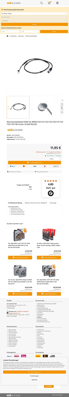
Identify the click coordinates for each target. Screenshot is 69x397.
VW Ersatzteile (12, 346)
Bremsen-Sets (40, 334)
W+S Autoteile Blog (41, 318)
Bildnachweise (40, 305)
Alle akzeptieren (35, 372)
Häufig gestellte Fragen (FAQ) (44, 309)
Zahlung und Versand (42, 320)
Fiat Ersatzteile (12, 334)
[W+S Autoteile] (14, 3)
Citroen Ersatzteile (13, 332)
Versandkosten (58, 153)
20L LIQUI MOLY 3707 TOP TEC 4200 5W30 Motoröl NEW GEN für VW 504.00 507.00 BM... (48, 281)
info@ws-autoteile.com (14, 313)
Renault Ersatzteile (13, 341)
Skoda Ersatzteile (13, 343)
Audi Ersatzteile (12, 329)
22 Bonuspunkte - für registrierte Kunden (48, 152)
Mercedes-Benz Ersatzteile (15, 337)
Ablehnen (34, 379)
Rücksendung (40, 314)
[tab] (15, 203)
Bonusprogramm (41, 306)
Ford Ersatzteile (12, 335)
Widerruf (39, 317)
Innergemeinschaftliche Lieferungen (45, 311)
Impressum (40, 312)
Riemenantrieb (40, 341)
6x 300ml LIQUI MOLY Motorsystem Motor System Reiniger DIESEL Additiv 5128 (48, 245)
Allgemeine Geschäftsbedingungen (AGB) (46, 303)
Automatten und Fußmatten (43, 331)
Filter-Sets (39, 337)
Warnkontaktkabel (31, 36)
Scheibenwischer (41, 343)
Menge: (51, 158)
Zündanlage (40, 347)
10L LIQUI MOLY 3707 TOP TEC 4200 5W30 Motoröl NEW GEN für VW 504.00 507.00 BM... (19, 245)
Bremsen (21, 36)
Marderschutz (40, 338)
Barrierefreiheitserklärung (43, 321)
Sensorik (39, 346)
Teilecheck (39, 315)
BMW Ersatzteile (12, 331)
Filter (38, 335)
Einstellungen (34, 376)
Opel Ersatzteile (12, 338)
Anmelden (49, 386)
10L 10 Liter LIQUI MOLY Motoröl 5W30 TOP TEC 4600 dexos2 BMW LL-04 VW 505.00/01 (20, 281)
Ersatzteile (13, 36)
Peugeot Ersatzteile (13, 340)
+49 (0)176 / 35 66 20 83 (22, 311)
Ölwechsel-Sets (41, 340)
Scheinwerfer (40, 344)
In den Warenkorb (36, 162)
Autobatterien (40, 329)
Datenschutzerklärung (42, 308)
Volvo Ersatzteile (12, 344)
